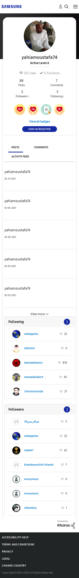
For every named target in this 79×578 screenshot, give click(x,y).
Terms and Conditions (18, 544)
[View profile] (16, 334)
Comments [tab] (41, 147)
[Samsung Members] (11, 6)
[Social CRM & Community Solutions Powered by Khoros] (66, 524)
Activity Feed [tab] (20, 156)
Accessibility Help (15, 537)
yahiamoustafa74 (17, 172)
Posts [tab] (15, 147)
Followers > (22, 94)
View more (37, 314)
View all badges (39, 121)
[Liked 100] (33, 109)
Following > (57, 94)
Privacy (7, 551)
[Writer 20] (46, 109)
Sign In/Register (39, 129)
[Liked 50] (59, 109)
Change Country (14, 565)
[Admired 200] (20, 109)
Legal (6, 558)
